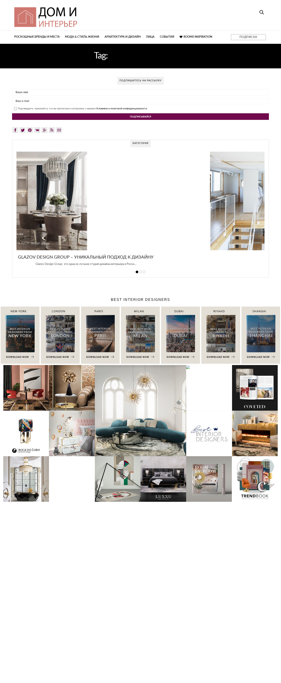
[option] (140, 211)
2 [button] (140, 272)
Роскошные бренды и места (37, 36)
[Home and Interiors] (77, 15)
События (167, 36)
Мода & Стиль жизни (82, 36)
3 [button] (144, 272)
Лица (150, 36)
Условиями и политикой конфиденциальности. (122, 108)
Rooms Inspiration (198, 36)
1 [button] (137, 272)
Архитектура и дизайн (122, 36)
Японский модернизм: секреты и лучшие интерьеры (140, 257)
